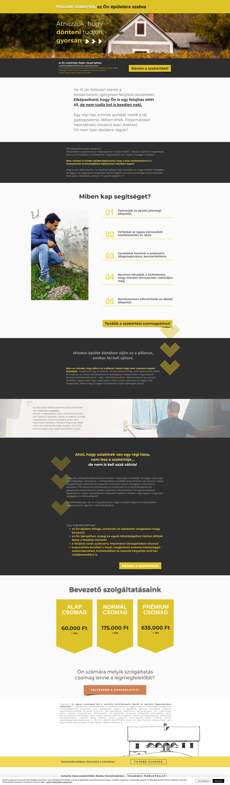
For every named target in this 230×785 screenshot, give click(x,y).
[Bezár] (227, 781)
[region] (74, 635)
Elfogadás (218, 781)
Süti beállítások (203, 781)
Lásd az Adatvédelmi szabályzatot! (59, 782)
